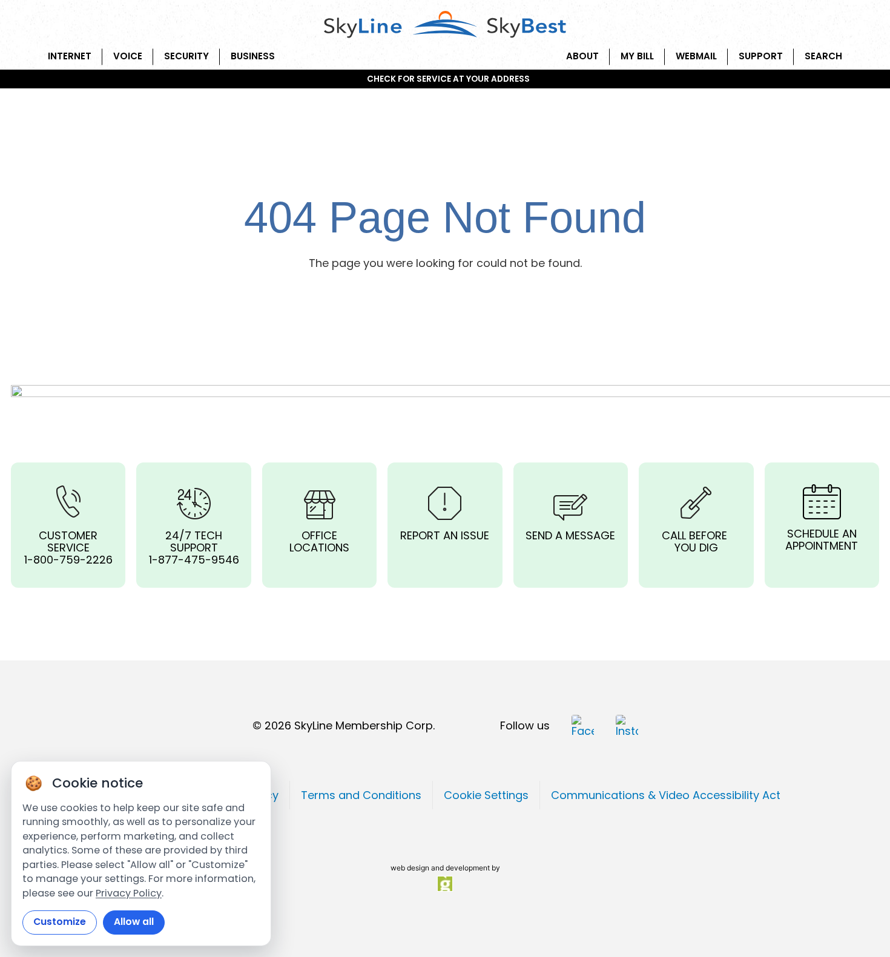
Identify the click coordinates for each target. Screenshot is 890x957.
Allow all (134, 921)
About (582, 56)
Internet (69, 56)
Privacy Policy (129, 893)
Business (253, 56)
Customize (59, 921)
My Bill (637, 56)
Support (761, 56)
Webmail (696, 56)
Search (823, 56)
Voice (127, 56)
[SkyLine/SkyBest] (445, 25)
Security (186, 56)
